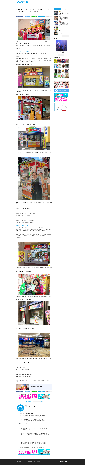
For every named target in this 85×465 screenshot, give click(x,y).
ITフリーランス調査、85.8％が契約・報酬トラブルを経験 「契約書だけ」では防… (32, 419)
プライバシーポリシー (28, 461)
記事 (57, 9)
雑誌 (65, 9)
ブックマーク (41, 16)
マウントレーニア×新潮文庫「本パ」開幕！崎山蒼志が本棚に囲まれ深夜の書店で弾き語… (33, 415)
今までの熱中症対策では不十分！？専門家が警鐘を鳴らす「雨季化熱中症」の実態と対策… (33, 442)
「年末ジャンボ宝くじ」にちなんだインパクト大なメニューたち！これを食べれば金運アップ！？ (34, 433)
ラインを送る (34, 16)
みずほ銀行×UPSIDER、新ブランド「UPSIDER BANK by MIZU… (29, 421)
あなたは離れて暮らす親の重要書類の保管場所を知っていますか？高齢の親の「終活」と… (33, 447)
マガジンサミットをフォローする (38, 401)
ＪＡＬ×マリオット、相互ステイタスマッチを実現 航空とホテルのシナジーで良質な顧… (33, 420)
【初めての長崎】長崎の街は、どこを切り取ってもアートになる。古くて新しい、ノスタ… (33, 416)
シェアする (20, 16)
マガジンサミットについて (20, 461)
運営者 (34, 461)
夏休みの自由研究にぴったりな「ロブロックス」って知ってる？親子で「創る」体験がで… (33, 443)
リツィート (27, 16)
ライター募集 (38, 461)
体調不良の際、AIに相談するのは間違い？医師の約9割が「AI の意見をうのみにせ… (32, 444)
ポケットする (49, 16)
